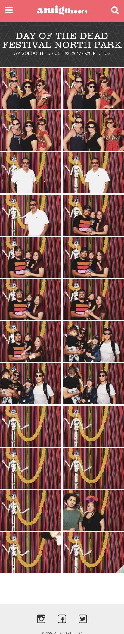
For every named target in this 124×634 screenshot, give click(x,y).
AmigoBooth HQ (32, 53)
